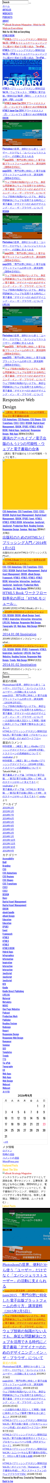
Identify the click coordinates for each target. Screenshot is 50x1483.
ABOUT (6, 21)
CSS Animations (10, 419)
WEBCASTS (8, 13)
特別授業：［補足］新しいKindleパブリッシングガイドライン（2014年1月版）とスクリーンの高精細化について (24, 750)
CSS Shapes (35, 419)
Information (28, 522)
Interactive (14, 581)
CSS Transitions (25, 511)
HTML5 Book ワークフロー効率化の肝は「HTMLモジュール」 (25, 598)
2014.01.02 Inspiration (19, 665)
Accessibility (8, 858)
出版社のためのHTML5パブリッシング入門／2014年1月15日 (25, 542)
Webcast (6, 1084)
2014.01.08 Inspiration (19, 634)
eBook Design (34, 574)
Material (6, 998)
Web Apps (14, 433)
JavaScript (25, 430)
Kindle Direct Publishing (13, 991)
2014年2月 (8, 832)
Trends (13, 660)
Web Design (22, 588)
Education (7, 919)
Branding (7, 865)
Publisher (7, 1020)
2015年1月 (8, 811)
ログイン (7, 1150)
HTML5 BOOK (9, 35)
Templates (7, 588)
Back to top (8, 1481)
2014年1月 (8, 836)
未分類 (6, 1091)
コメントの (11, 1157)
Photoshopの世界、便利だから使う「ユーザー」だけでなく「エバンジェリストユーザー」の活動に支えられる (24, 152)
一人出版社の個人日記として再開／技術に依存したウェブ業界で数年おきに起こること (24, 724)
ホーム (6, 6)
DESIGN (6, 211)
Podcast (6, 1012)
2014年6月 (8, 818)
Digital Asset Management (22, 515)
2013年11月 (9, 843)
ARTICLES (7, 9)
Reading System (36, 525)
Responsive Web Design (30, 622)
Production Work (20, 525)
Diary (5, 898)
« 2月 (5, 1142)
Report (6, 1030)
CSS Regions (23, 419)
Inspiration (15, 619)
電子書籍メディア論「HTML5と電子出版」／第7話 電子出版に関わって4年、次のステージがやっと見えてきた (24, 778)
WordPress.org (11, 1161)
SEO (4, 1048)
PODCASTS (7, 17)
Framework (7, 577)
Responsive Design (11, 529)
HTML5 (32, 426)
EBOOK (6, 118)
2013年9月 (8, 850)
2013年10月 (9, 847)
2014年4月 (8, 825)
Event (31, 518)
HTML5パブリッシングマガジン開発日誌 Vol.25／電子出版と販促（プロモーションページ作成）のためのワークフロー (25, 735)
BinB (5, 862)
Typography (8, 626)
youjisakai (8, 757)
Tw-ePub (6, 1063)
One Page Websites (11, 1009)
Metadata (7, 1002)
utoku (42, 796)
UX (14, 588)
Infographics (8, 955)
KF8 (4, 984)
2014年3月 (8, 829)
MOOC (5, 1005)
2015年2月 (8, 807)
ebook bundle (8, 912)
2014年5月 (8, 822)
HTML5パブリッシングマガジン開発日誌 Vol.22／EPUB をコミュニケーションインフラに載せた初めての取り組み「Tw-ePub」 (25, 53)
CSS (4, 567)
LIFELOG (6, 304)
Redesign (15, 622)
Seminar (23, 529)
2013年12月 (9, 839)
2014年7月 (8, 814)
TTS (4, 1059)
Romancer (7, 1041)
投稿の (8, 1154)
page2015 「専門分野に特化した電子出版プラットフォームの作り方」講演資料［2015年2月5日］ (24, 174)
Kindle (5, 987)
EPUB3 (25, 426)
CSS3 (16, 423)
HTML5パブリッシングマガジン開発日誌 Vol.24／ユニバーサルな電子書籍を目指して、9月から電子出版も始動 (25, 1452)
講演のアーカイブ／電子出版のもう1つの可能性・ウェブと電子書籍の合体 (24, 443)
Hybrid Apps (14, 430)
